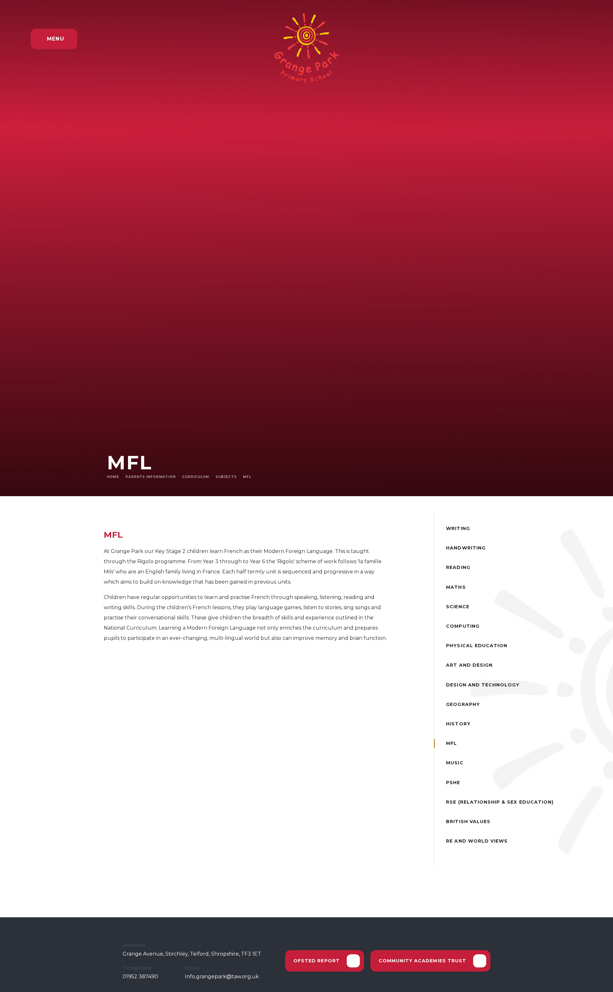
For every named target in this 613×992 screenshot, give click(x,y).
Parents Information (150, 477)
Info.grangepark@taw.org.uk (222, 976)
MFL (247, 477)
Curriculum (195, 477)
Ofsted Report (316, 960)
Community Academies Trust (422, 960)
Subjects (226, 477)
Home (113, 477)
